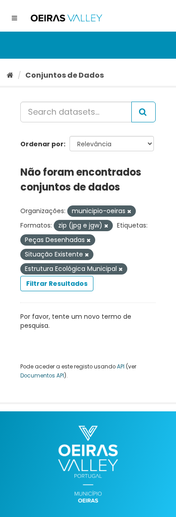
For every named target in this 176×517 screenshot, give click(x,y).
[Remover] (129, 211)
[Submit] (143, 112)
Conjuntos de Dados (64, 75)
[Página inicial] (10, 75)
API (121, 366)
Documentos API (42, 375)
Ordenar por (42, 144)
